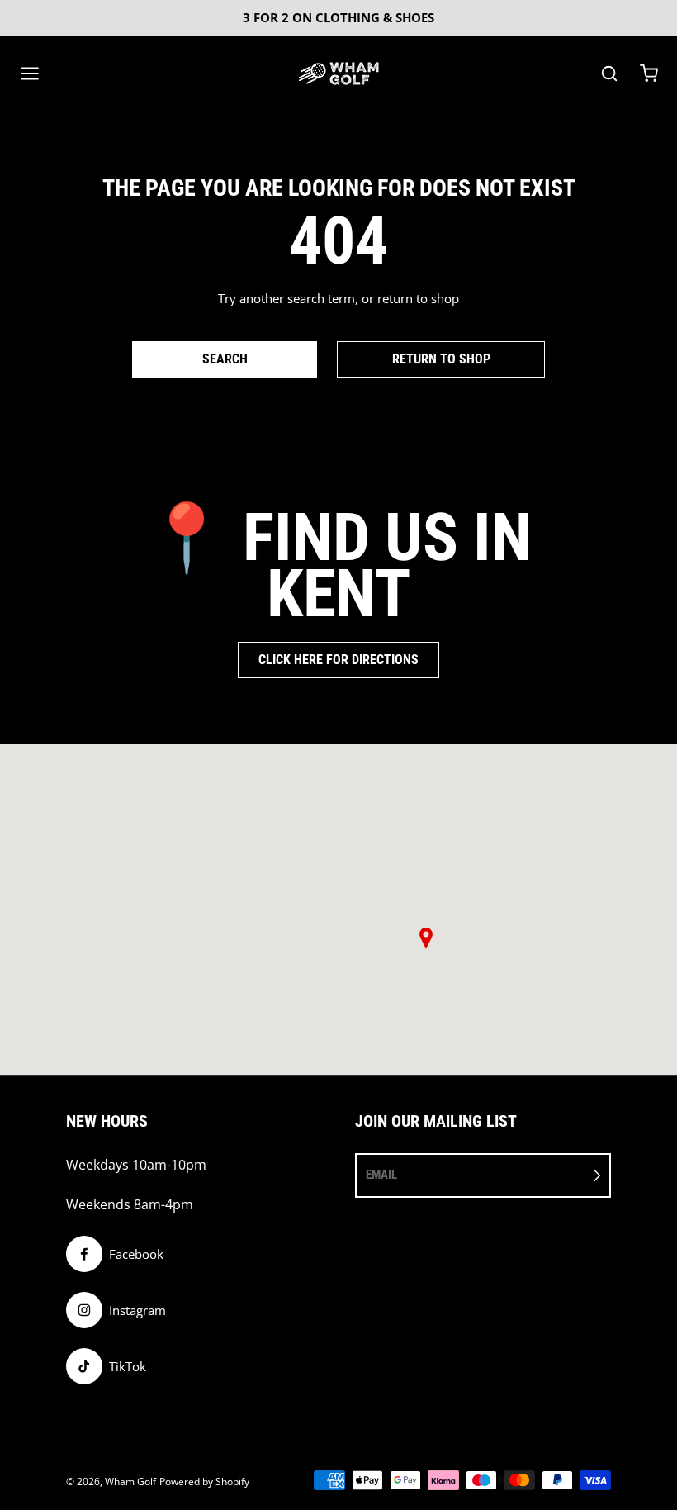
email (381, 1174)
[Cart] (649, 73)
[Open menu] (29, 73)
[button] (426, 938)
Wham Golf (130, 1481)
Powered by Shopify (204, 1481)
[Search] (609, 73)
